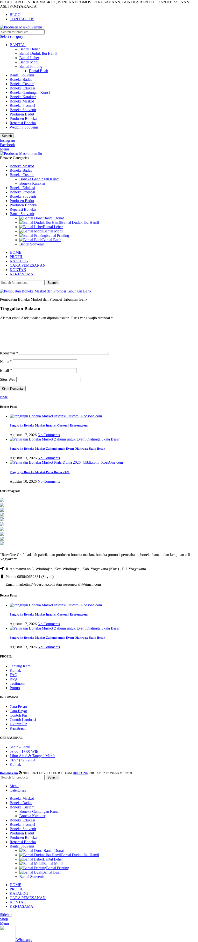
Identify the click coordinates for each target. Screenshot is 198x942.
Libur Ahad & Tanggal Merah (32, 756)
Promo (15, 688)
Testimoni (17, 683)
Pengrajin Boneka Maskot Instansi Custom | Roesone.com (49, 425)
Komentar (9, 353)
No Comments (49, 435)
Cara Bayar (18, 711)
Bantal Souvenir (22, 75)
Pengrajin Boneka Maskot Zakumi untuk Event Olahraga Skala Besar (57, 448)
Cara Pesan (18, 707)
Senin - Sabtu (20, 747)
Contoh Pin (18, 715)
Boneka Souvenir (23, 110)
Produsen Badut (22, 114)
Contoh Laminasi (23, 720)
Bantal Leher (29, 58)
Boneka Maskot (22, 101)
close (4, 397)
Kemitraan (18, 728)
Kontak (15, 670)
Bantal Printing (30, 66)
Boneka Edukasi (22, 88)
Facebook (7, 145)
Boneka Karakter (23, 97)
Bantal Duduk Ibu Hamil (38, 53)
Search (7, 136)
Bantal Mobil (29, 62)
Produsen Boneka (23, 118)
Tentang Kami (20, 666)
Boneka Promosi (22, 105)
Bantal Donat (29, 49)
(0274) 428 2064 (22, 760)
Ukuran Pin (18, 724)
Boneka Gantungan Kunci (30, 92)
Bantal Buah (38, 71)
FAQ (13, 675)
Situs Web (7, 379)
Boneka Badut (21, 79)
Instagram (7, 140)
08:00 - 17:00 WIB (24, 751)
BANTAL (18, 45)
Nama (6, 361)
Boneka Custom (22, 84)
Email (6, 370)
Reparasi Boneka (23, 123)
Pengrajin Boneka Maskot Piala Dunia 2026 (40, 472)
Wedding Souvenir (24, 127)
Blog (13, 679)
